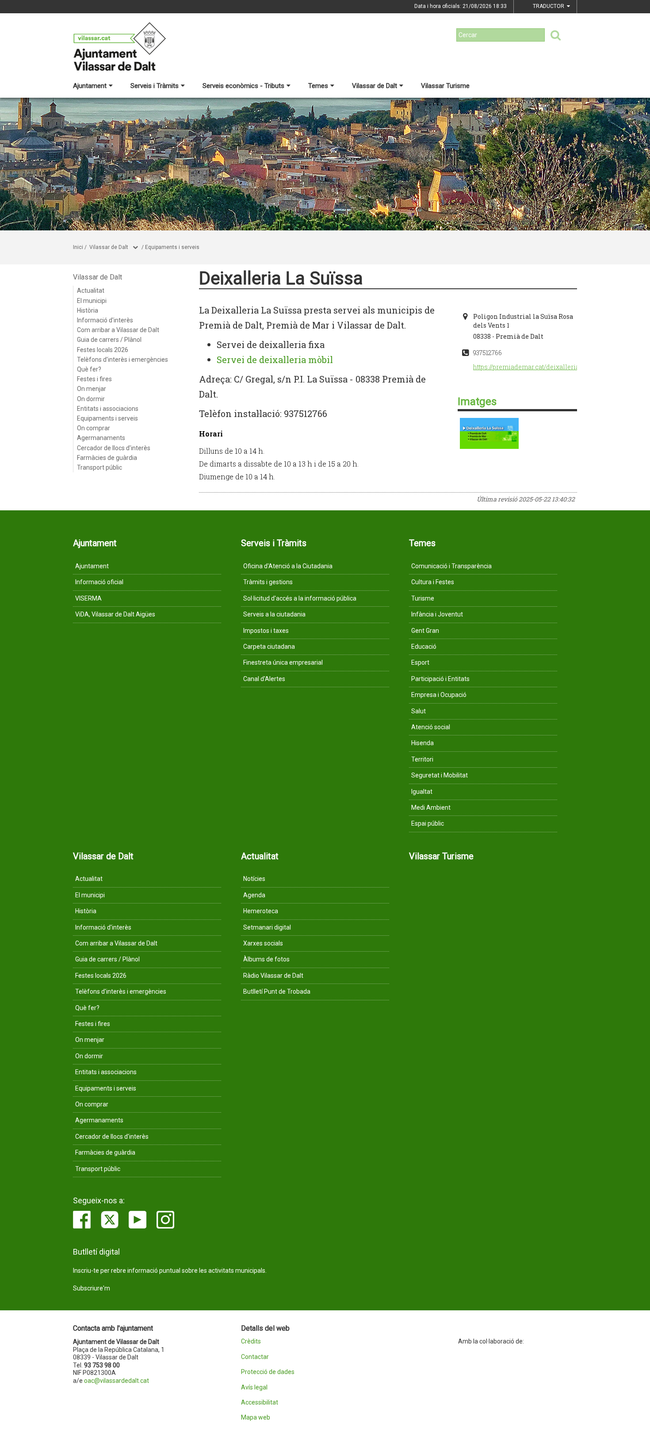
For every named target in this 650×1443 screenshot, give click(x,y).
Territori (422, 759)
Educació (423, 646)
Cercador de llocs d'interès (113, 448)
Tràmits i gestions (268, 582)
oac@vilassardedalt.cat (116, 1380)
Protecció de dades (267, 1372)
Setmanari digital (267, 927)
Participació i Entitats (440, 678)
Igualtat (421, 791)
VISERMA (88, 598)
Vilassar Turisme (445, 86)
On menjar (91, 388)
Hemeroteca (260, 911)
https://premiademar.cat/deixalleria (526, 367)
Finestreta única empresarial (283, 662)
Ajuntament (90, 86)
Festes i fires (94, 379)
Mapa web (255, 1417)
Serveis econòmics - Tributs (243, 86)
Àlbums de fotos (266, 959)
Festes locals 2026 (102, 349)
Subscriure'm (91, 1288)
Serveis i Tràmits (154, 86)
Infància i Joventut (437, 614)
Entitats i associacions (107, 408)
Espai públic (427, 823)
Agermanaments (101, 437)
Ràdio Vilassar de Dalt (273, 975)
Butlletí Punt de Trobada (276, 991)
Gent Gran (425, 630)
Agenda (254, 895)
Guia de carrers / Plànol (109, 339)
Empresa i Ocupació (438, 694)
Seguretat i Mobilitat (439, 775)
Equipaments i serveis (172, 247)
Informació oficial (99, 582)
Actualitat (90, 290)
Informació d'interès (105, 320)
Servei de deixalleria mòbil (275, 359)
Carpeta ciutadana (269, 646)
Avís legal (254, 1387)
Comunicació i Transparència (451, 566)
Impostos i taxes (266, 630)
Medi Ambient (431, 807)
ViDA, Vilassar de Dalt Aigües (115, 614)
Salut (418, 711)
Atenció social (430, 727)
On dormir (91, 398)
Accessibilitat (259, 1402)
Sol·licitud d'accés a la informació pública (299, 598)
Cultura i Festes (432, 582)
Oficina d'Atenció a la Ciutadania (288, 566)
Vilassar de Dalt (374, 86)
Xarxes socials (263, 943)
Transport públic (99, 467)
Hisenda (422, 742)
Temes (318, 86)
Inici (78, 247)
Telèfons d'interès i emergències (122, 359)
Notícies (254, 878)
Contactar (255, 1357)
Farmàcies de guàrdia (107, 457)
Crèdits (251, 1341)
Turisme (422, 598)
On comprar (93, 428)
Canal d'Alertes (264, 678)
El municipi (92, 300)
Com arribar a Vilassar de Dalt (118, 329)
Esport (420, 662)
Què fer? (89, 369)
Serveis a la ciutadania (274, 614)
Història (87, 310)
